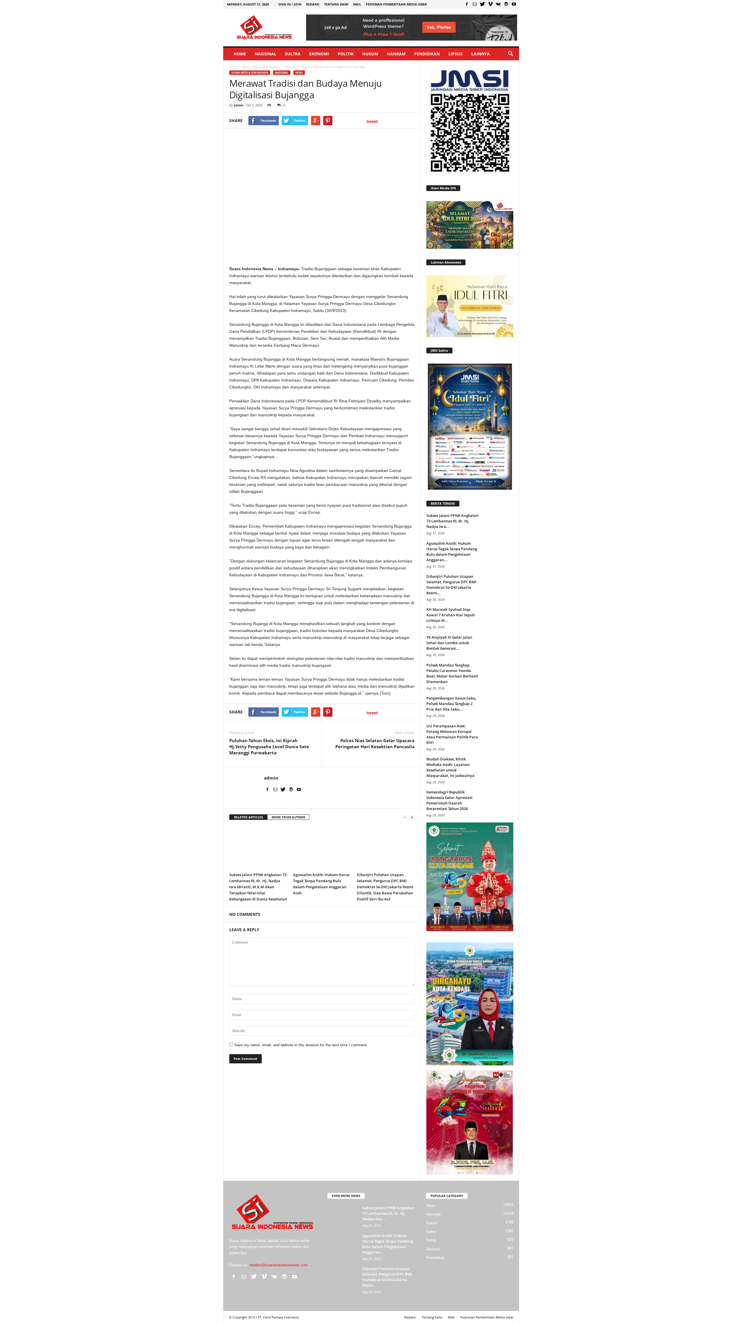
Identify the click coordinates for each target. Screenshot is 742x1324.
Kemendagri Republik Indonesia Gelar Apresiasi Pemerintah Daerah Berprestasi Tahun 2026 (449, 800)
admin (238, 105)
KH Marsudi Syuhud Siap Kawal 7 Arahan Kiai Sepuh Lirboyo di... (450, 615)
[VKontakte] (498, 4)
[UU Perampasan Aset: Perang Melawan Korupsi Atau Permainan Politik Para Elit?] (498, 734)
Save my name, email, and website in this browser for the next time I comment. (301, 1045)
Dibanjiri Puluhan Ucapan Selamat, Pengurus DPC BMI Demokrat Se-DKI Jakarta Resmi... (451, 584)
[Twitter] (482, 4)
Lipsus (455, 54)
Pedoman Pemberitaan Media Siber (396, 4)
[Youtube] (513, 4)
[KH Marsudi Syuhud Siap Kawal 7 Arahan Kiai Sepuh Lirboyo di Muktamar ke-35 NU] (498, 618)
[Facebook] (466, 4)
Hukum (370, 54)
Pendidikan (427, 54)
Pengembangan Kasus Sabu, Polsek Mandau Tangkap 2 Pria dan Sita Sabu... (451, 703)
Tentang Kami (336, 4)
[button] (510, 54)
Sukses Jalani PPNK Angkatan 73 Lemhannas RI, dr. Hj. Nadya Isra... (452, 521)
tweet (372, 121)
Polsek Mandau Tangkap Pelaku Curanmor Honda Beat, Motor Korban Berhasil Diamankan (452, 673)
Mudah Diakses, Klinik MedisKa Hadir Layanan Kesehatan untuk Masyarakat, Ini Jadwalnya (450, 767)
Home (240, 54)
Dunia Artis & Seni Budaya (249, 73)
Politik (346, 54)
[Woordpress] (506, 4)
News (299, 73)
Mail (357, 4)
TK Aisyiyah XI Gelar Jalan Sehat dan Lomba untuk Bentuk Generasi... (449, 643)
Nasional (265, 54)
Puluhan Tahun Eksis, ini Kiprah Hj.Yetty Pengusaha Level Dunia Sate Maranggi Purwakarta (269, 746)
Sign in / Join (289, 4)
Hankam (396, 54)
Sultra (293, 54)
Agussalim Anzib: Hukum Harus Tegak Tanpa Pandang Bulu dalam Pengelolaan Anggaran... (451, 551)
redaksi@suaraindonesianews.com (279, 1265)
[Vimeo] (490, 4)
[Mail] (474, 4)
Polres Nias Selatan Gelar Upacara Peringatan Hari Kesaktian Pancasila (374, 743)
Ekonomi (319, 54)
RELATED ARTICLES (248, 817)
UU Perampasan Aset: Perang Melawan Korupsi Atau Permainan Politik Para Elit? (452, 734)
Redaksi (312, 4)
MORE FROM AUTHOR (288, 817)
